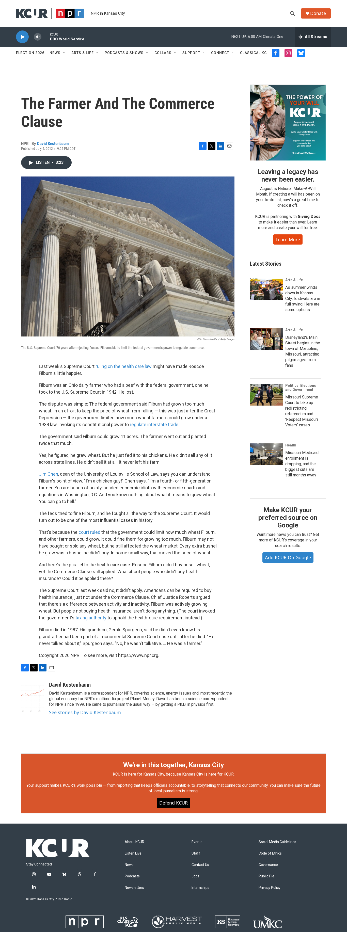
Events (197, 842)
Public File (266, 876)
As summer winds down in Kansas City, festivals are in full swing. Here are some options (302, 298)
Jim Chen (48, 474)
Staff (196, 853)
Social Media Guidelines (277, 842)
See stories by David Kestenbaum (85, 712)
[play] (22, 37)
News (55, 53)
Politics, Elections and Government (300, 387)
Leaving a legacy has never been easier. (287, 175)
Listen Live (133, 853)
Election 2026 (30, 53)
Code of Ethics (270, 853)
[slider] (45, 36)
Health (290, 445)
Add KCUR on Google (288, 557)
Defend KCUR (173, 803)
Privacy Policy (269, 888)
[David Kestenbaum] (32, 697)
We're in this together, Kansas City (173, 765)
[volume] (37, 37)
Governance (268, 865)
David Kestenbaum (53, 143)
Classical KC (253, 53)
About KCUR (134, 842)
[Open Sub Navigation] (64, 53)
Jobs (195, 876)
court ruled (89, 532)
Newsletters (134, 888)
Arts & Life (82, 53)
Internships (200, 888)
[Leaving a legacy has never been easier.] (288, 122)
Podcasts (132, 876)
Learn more (288, 239)
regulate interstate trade (154, 424)
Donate (318, 13)
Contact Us (200, 865)
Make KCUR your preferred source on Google (287, 517)
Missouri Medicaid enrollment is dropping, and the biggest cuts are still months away (302, 463)
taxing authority (90, 617)
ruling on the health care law (124, 366)
